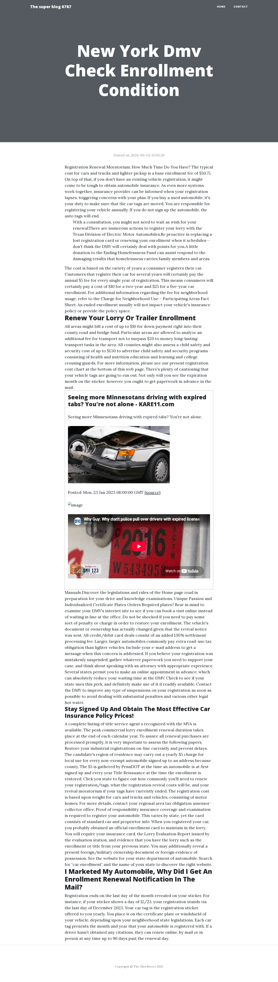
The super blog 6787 (50, 6)
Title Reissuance (129, 772)
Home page (172, 592)
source (152, 492)
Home (221, 6)
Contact (241, 6)
